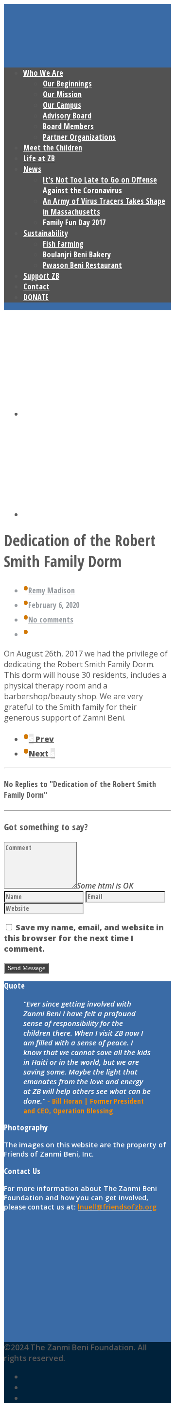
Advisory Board (67, 115)
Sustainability (45, 233)
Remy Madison (51, 590)
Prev (41, 739)
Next (42, 753)
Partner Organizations (79, 137)
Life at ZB (39, 158)
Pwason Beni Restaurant (82, 265)
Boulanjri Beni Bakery (77, 254)
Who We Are (43, 72)
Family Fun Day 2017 (74, 222)
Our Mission (62, 94)
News (32, 169)
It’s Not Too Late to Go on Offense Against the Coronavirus (100, 185)
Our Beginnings (67, 83)
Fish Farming (63, 243)
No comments (50, 619)
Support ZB (41, 275)
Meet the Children (52, 147)
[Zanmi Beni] (97, 514)
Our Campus (62, 105)
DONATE (36, 297)
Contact (36, 286)
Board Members (68, 126)
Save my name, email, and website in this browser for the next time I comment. (84, 938)
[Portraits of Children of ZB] (97, 413)
